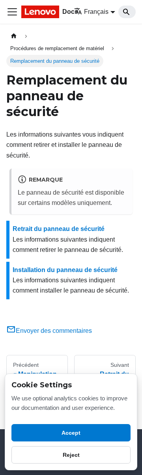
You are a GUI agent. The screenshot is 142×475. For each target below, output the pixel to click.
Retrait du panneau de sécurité (59, 228)
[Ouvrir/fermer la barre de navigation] (12, 12)
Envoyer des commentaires (54, 330)
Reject (71, 455)
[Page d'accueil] (13, 36)
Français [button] (96, 11)
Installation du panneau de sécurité (65, 270)
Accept (71, 433)
